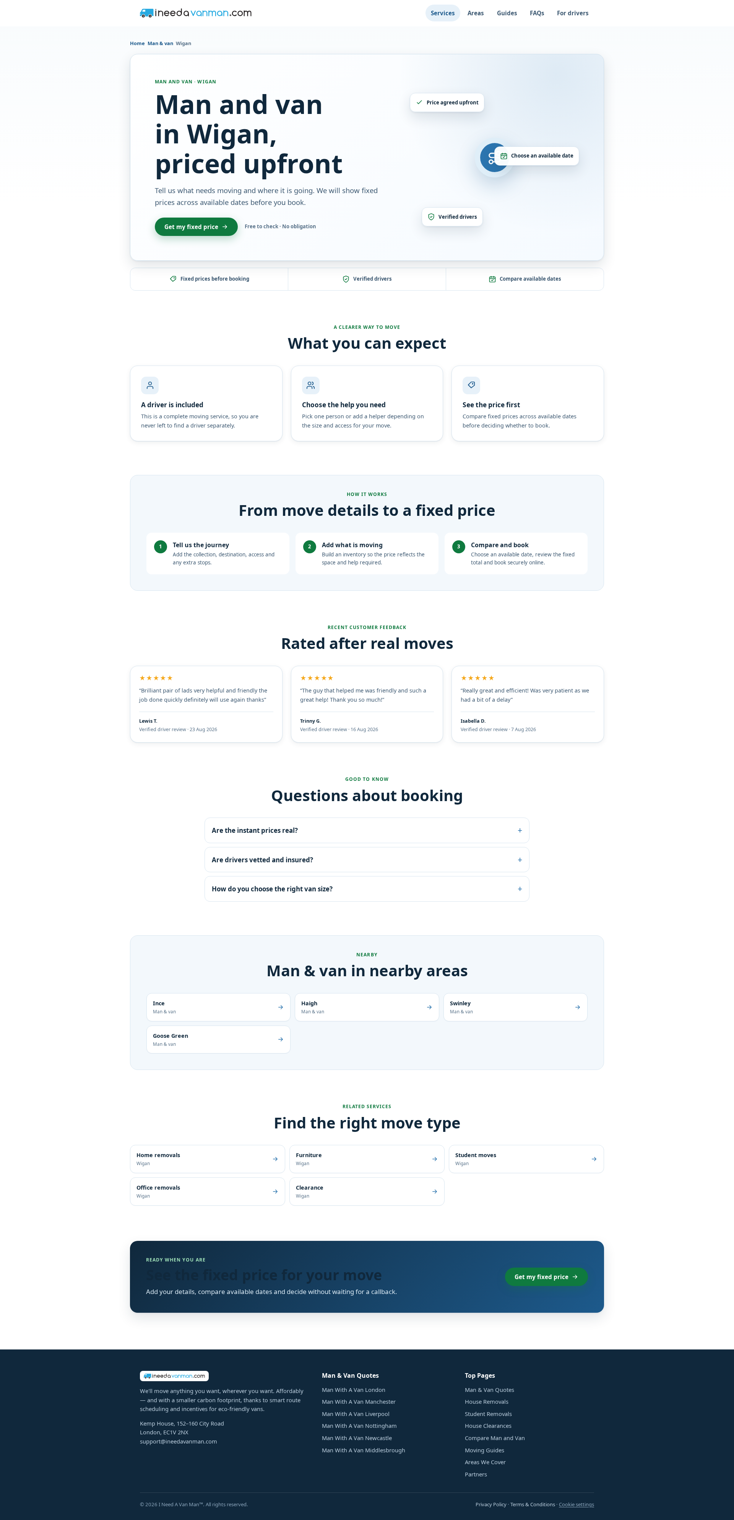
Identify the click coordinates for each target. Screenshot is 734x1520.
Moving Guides (484, 1450)
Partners (476, 1474)
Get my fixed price (191, 227)
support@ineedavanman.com (178, 1441)
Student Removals (488, 1414)
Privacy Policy (491, 1504)
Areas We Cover (485, 1462)
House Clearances (488, 1425)
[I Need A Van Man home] (196, 13)
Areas (476, 13)
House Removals (486, 1401)
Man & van (160, 43)
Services (443, 13)
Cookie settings (576, 1504)
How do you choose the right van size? (367, 888)
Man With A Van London (353, 1389)
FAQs (537, 13)
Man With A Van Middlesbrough (363, 1450)
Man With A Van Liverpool (356, 1414)
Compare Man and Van (495, 1438)
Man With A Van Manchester (359, 1401)
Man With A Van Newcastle (357, 1438)
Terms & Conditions (532, 1504)
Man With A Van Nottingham (359, 1425)
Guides (507, 13)
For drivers (573, 13)
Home (137, 43)
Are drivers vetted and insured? (367, 859)
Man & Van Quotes (489, 1389)
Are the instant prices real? (367, 830)
